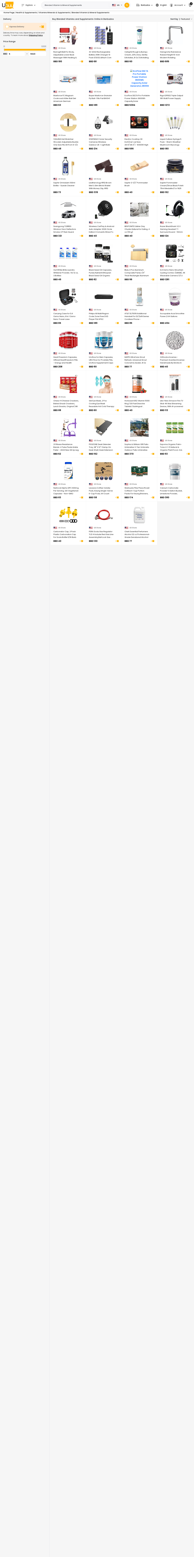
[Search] (126, 5)
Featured (185, 19)
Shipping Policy (36, 35)
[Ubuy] (7, 5)
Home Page (9, 12)
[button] (144, 5)
